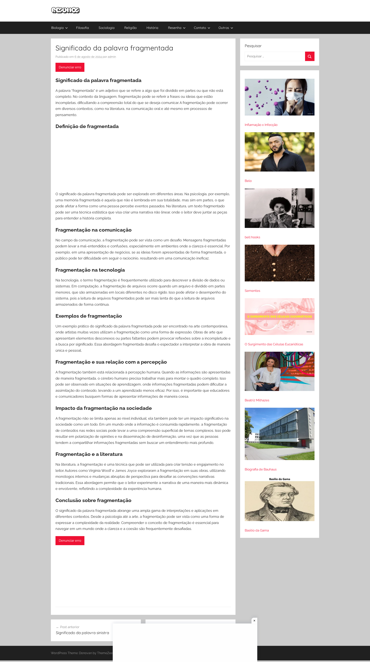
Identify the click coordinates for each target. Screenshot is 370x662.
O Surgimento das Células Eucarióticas (274, 344)
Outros (224, 28)
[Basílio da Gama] (279, 500)
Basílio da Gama (257, 530)
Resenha (174, 28)
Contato (200, 28)
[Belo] (279, 153)
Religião (130, 28)
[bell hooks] (279, 209)
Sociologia (106, 28)
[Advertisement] (143, 160)
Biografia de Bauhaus (261, 469)
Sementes (252, 291)
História (152, 28)
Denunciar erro (70, 67)
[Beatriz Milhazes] (279, 373)
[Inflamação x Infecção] (279, 99)
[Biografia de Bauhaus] (279, 435)
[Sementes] (279, 265)
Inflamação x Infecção (261, 125)
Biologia (57, 28)
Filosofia (82, 28)
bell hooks (252, 237)
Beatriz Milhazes (257, 400)
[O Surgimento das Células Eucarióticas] (279, 318)
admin (112, 57)
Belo (248, 181)
